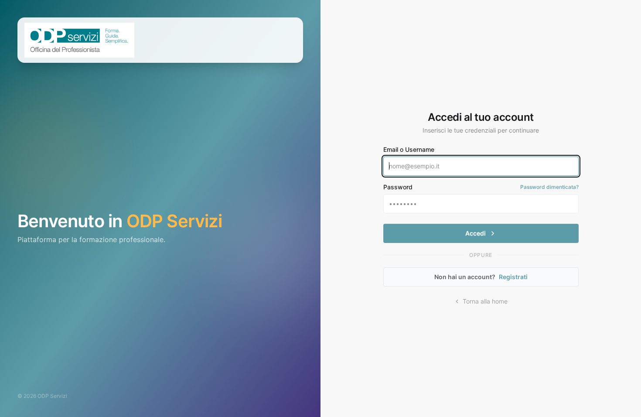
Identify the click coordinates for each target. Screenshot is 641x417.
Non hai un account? (481, 276)
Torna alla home (485, 301)
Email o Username (408, 149)
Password (398, 187)
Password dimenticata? (549, 187)
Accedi (475, 233)
